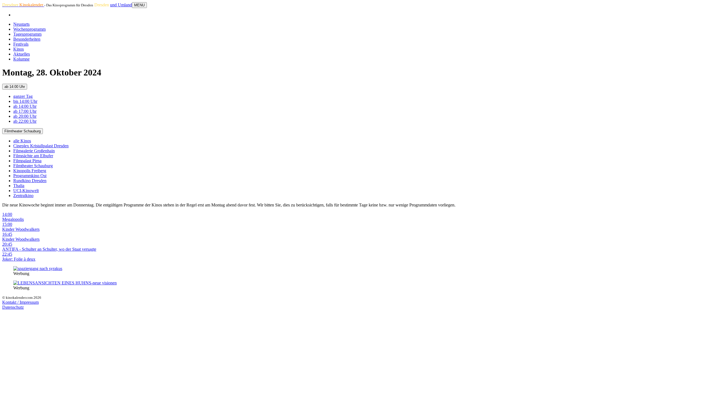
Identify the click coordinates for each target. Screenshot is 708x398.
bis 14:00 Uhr (25, 101)
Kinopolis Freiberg (29, 170)
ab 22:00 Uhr (25, 121)
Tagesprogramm (27, 34)
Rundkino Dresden (29, 180)
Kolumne (21, 59)
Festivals (20, 44)
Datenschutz (13, 307)
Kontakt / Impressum (20, 302)
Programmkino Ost (29, 175)
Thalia (18, 185)
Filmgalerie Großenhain (34, 150)
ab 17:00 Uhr (25, 111)
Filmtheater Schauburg (22, 131)
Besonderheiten (26, 39)
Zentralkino (23, 195)
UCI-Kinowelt (26, 190)
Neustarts (21, 24)
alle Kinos (22, 140)
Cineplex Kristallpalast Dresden (41, 145)
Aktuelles (21, 54)
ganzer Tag (23, 96)
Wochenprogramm (29, 29)
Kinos (18, 49)
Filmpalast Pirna (27, 160)
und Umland (121, 4)
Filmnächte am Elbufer (33, 155)
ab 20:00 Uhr (25, 116)
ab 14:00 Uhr (14, 87)
